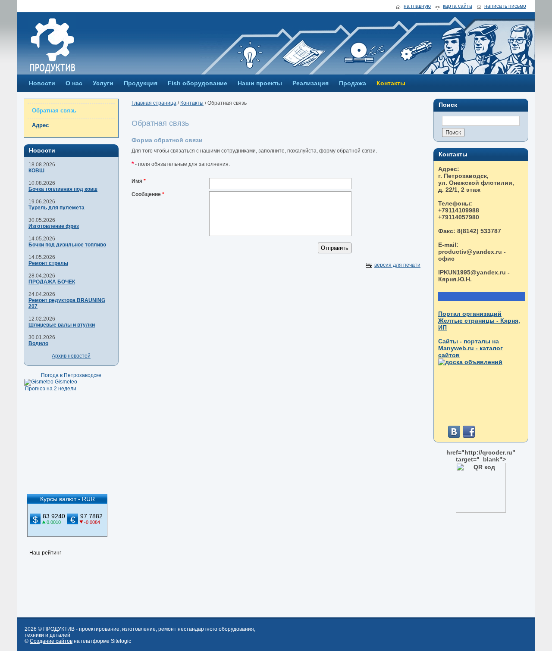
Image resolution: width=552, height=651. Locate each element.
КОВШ (36, 171)
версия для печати (397, 265)
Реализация (310, 83)
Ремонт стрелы (48, 263)
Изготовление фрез (53, 226)
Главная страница (154, 103)
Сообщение (146, 194)
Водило (38, 343)
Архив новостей (71, 356)
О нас (74, 83)
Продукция (140, 83)
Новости (42, 83)
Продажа (352, 83)
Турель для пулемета (56, 208)
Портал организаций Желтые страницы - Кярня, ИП (479, 320)
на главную (417, 6)
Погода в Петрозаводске (71, 375)
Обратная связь (54, 110)
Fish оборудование (197, 83)
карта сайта (457, 6)
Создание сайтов (51, 641)
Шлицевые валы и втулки (61, 325)
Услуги (103, 83)
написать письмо (505, 6)
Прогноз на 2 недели (50, 389)
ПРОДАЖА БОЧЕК (51, 282)
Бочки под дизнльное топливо (67, 245)
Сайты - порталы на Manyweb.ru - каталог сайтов (470, 348)
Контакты (390, 83)
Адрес (40, 125)
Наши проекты (260, 83)
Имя (137, 181)
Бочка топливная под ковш (62, 189)
